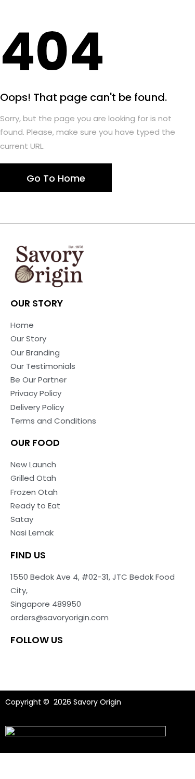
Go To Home (56, 178)
